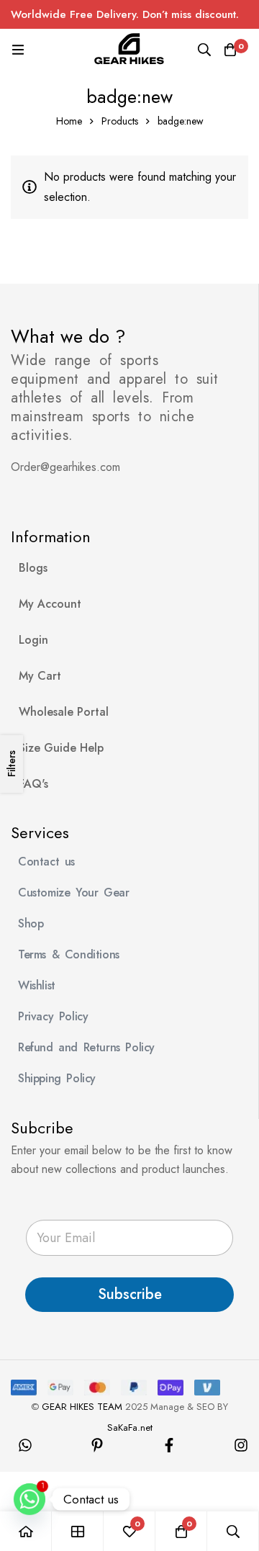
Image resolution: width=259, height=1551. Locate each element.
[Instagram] (241, 1445)
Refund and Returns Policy (86, 1047)
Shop (30, 923)
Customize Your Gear (73, 892)
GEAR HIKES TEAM (82, 1406)
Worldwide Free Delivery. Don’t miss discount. (125, 14)
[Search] (204, 49)
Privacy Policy (53, 1016)
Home (69, 121)
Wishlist (36, 985)
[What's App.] (25, 1445)
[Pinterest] (97, 1445)
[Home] (26, 1531)
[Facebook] (169, 1445)
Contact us (46, 861)
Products (119, 121)
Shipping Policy (57, 1078)
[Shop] (78, 1531)
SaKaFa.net (130, 1427)
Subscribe (130, 1294)
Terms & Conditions (68, 954)
